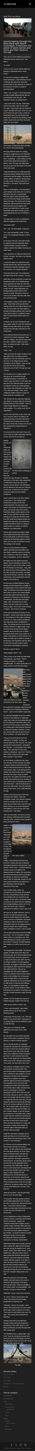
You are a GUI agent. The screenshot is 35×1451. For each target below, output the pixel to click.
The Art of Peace (9, 1374)
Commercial (9, 1404)
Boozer (6, 1387)
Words (6, 1418)
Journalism (8, 1429)
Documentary (9, 1407)
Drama (7, 1412)
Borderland (7, 1380)
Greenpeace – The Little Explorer (14, 1383)
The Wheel (7, 1377)
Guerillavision (10, 1409)
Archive (7, 1421)
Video (5, 1402)
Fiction (7, 1426)
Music (7, 1415)
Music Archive (10, 1423)
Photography (8, 1396)
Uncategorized (8, 1399)
